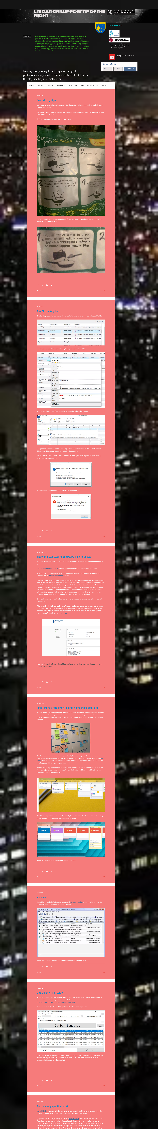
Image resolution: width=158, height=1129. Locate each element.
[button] (110, 86)
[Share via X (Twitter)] (42, 285)
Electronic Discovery (92, 86)
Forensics (50, 86)
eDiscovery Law (61, 86)
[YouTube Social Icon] (112, 57)
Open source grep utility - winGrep (54, 1106)
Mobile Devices (73, 86)
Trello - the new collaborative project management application (67, 707)
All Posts (31, 86)
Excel (82, 86)
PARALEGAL (41, 86)
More (103, 86)
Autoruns (41, 897)
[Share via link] (51, 285)
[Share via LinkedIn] (47, 285)
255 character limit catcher (50, 992)
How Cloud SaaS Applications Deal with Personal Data (64, 556)
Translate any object (47, 100)
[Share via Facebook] (38, 285)
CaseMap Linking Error (48, 311)
